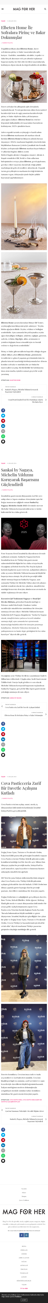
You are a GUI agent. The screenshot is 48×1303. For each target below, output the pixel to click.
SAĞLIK (24, 1261)
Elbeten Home (15, 380)
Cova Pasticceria (16, 1100)
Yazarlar (24, 1189)
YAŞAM (3, 21)
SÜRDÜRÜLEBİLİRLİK (24, 1281)
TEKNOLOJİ (24, 1273)
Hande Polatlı (7, 43)
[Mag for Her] (24, 9)
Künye (24, 1192)
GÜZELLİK (24, 1250)
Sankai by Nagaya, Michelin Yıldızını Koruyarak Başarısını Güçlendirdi (20, 477)
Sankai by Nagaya (15, 698)
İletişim (24, 1196)
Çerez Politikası (24, 1200)
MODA (24, 1246)
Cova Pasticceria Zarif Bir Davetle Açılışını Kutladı (21, 787)
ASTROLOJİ (24, 1265)
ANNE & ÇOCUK (24, 1258)
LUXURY (24, 1277)
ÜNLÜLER (24, 1269)
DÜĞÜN (24, 1254)
